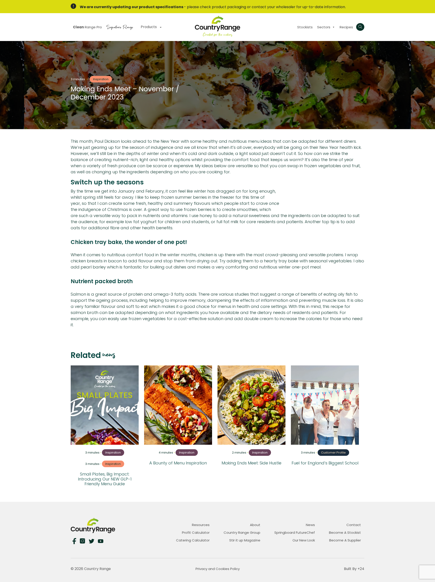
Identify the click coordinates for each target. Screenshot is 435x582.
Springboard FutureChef (294, 532)
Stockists (305, 27)
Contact (353, 524)
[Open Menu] (360, 27)
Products (149, 26)
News (310, 524)
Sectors (323, 27)
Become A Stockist (345, 532)
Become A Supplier (345, 540)
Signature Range (119, 26)
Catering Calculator (193, 540)
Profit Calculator (196, 532)
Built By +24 (354, 568)
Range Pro (87, 27)
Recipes (346, 27)
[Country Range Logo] (217, 26)
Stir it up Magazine (244, 540)
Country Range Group (242, 532)
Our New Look (303, 540)
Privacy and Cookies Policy (218, 568)
